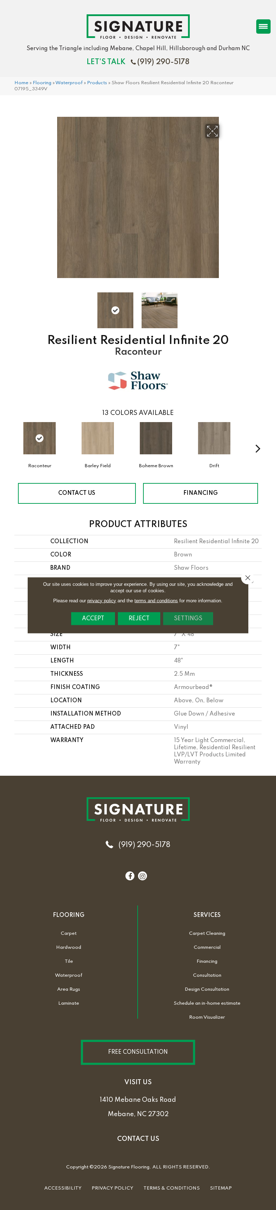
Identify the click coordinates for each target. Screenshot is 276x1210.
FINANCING (200, 493)
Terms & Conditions (171, 1188)
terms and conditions (156, 600)
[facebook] (130, 876)
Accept (93, 618)
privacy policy (101, 600)
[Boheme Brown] (156, 441)
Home (21, 83)
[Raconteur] (40, 438)
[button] (138, 1052)
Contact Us (76, 493)
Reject (139, 618)
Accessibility (63, 1188)
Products (97, 83)
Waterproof (69, 83)
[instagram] (142, 876)
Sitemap (221, 1188)
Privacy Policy (112, 1188)
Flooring (42, 83)
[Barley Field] (98, 441)
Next (224, 306)
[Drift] (214, 441)
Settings (188, 618)
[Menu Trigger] (263, 26)
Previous (51, 306)
